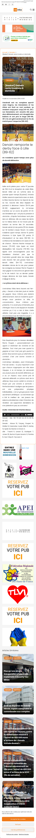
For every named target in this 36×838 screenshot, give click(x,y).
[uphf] (9, 452)
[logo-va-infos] (18, 9)
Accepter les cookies (18, 819)
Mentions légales (24, 834)
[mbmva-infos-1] (18, 531)
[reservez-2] (18, 552)
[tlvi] (18, 594)
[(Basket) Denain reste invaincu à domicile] (18, 58)
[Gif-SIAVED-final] (26, 452)
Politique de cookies (12, 834)
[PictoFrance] (9, 470)
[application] (18, 415)
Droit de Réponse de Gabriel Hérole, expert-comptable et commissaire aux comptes (18, 708)
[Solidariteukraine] (18, 637)
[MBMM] (18, 18)
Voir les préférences (18, 830)
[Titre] (3, 4)
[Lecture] (5, 415)
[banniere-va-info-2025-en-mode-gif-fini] (18, 38)
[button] (31, 10)
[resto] (26, 470)
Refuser (18, 824)
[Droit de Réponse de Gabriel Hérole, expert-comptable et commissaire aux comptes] (18, 700)
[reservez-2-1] (18, 488)
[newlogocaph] (18, 28)
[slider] (30, 414)
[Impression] (18, 510)
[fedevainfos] (18, 573)
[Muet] (26, 415)
